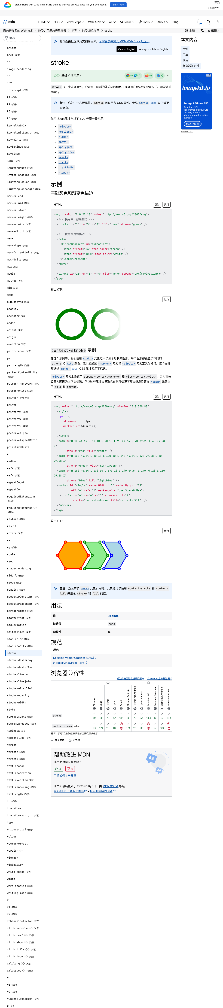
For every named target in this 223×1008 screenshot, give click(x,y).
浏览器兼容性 (190, 66)
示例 (185, 49)
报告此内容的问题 (101, 791)
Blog (175, 22)
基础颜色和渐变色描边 (72, 193)
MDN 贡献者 (110, 786)
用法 (185, 54)
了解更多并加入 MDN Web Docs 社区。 (124, 41)
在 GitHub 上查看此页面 (69, 791)
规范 (185, 60)
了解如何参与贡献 (65, 775)
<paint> (113, 616)
